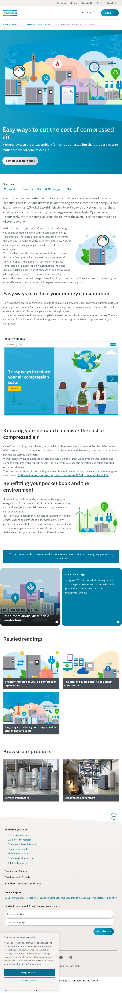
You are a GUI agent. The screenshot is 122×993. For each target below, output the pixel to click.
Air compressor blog (18, 853)
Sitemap (75, 966)
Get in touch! (92, 597)
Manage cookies (29, 980)
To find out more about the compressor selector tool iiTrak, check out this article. (63, 475)
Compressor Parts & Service (22, 844)
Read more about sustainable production (30, 597)
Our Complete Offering (67, 3)
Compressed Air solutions (21, 858)
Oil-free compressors (18, 834)
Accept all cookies (29, 972)
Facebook (28, 189)
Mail (69, 189)
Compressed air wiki (18, 848)
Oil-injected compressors (20, 839)
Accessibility (61, 966)
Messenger (54, 189)
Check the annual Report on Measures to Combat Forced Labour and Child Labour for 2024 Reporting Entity (62, 897)
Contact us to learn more (20, 160)
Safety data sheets (17, 863)
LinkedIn (11, 189)
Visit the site (103, 931)
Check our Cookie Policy (29, 964)
